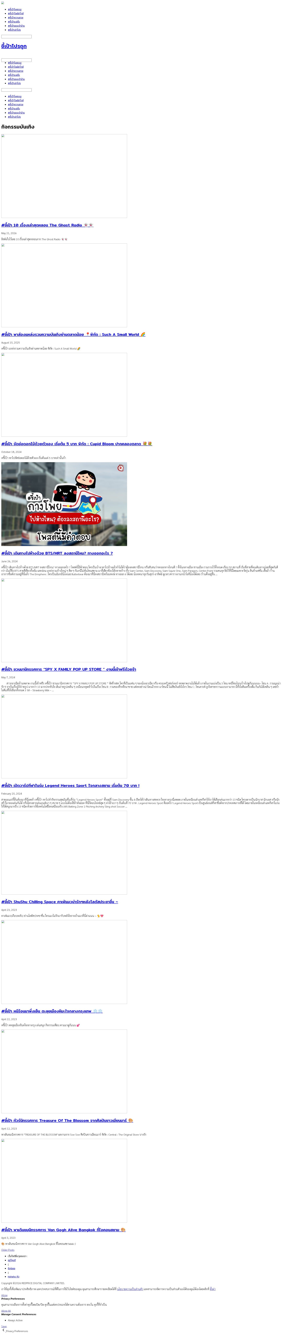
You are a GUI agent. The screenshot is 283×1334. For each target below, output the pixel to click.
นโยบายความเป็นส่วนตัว (130, 1289)
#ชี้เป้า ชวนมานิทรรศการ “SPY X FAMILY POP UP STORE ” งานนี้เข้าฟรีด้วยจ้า (68, 669)
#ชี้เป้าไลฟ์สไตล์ (16, 13)
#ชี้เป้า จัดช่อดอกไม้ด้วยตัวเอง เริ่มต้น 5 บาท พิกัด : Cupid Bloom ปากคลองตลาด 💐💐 (76, 444)
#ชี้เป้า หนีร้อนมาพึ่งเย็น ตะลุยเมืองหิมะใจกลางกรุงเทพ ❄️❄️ (52, 1011)
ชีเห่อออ (11, 1268)
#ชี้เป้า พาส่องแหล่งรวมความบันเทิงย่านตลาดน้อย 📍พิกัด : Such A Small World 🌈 (73, 334)
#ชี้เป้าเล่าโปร (14, 30)
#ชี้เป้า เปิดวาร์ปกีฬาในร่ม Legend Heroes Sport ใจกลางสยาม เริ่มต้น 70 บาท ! (70, 785)
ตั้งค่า (213, 1289)
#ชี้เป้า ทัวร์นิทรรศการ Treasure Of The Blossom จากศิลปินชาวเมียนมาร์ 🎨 (67, 1120)
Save (4, 1326)
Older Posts (7, 1249)
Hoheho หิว (13, 1277)
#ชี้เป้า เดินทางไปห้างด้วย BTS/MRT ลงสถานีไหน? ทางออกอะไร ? (57, 553)
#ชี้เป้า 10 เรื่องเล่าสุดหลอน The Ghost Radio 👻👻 (47, 225)
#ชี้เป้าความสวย (15, 18)
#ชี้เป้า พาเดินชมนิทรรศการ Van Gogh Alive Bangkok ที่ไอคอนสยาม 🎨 (63, 1230)
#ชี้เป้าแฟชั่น (14, 22)
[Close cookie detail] (3, 1331)
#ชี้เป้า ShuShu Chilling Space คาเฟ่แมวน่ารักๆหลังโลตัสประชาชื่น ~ (59, 902)
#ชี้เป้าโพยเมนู (14, 9)
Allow (4, 1295)
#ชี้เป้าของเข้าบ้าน (16, 26)
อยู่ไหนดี (12, 1260)
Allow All (6, 1310)
